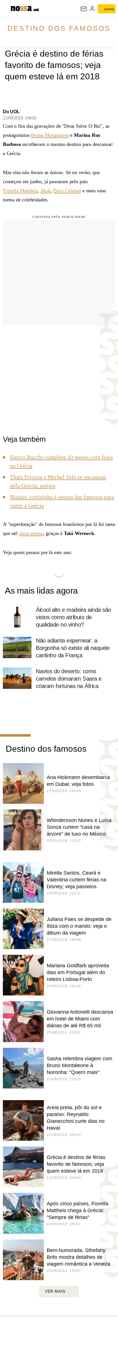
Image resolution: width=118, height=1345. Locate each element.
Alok (45, 190)
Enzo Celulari (67, 190)
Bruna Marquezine (50, 135)
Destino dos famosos (59, 28)
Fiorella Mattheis (20, 190)
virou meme (31, 533)
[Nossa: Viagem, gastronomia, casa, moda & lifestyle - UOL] (21, 7)
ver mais (55, 1291)
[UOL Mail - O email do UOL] (83, 8)
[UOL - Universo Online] (36, 10)
